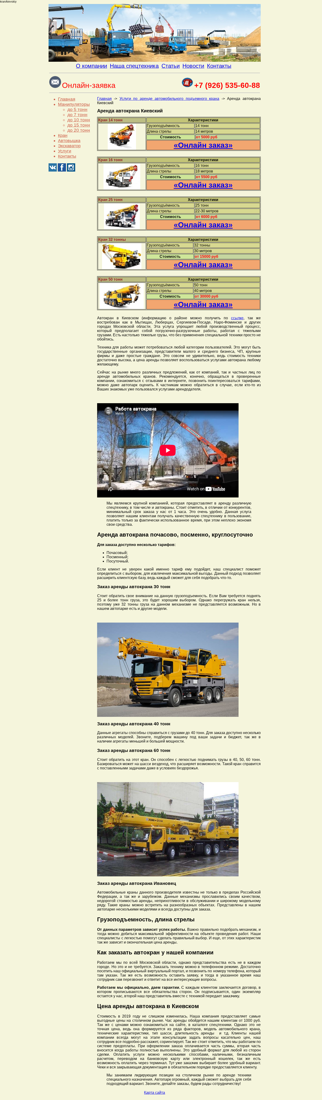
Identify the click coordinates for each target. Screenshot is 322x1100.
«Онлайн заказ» (203, 145)
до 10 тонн (78, 119)
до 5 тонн (77, 109)
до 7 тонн (77, 114)
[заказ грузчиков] (155, 60)
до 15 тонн (78, 125)
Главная (66, 99)
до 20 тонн (78, 130)
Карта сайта (154, 1093)
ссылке (237, 318)
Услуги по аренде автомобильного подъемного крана (169, 99)
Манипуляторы (74, 104)
